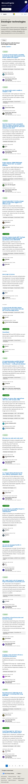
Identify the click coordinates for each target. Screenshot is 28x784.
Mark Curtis (7, 676)
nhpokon (7, 530)
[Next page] (22, 766)
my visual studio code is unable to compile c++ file (12, 91)
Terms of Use (4, 780)
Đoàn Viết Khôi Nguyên (10, 184)
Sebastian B (7, 222)
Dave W (6, 346)
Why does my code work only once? (12, 438)
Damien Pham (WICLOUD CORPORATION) (10, 113)
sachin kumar (8, 714)
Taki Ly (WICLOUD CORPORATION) (12, 388)
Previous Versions (12, 776)
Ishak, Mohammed (9, 74)
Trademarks (20, 780)
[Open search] (22, 14)
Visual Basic (5, 332)
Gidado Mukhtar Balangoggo (11, 322)
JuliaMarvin (7, 297)
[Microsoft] (14, 14)
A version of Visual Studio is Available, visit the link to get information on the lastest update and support (13, 56)
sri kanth (7, 601)
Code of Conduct (11, 780)
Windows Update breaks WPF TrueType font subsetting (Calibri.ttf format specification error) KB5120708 (13, 238)
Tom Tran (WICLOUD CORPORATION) (9, 569)
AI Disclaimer (4, 776)
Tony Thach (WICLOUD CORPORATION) (10, 462)
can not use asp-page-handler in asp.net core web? (11, 545)
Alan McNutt (8, 638)
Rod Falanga (8, 750)
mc (5, 564)
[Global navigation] (1, 14)
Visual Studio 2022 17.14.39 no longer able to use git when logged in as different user (13, 202)
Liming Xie (7, 383)
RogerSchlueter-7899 (9, 456)
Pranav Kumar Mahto (10, 107)
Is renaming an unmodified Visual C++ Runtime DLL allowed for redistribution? (13, 510)
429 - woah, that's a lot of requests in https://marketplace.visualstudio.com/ (13, 581)
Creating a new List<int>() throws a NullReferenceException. (12, 655)
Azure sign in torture (8, 274)
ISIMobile (7, 259)
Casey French (8, 492)
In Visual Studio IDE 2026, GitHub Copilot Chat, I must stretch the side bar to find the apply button (13, 309)
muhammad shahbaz (10, 428)
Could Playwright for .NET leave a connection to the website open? (12, 731)
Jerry (6, 146)
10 (19, 766)
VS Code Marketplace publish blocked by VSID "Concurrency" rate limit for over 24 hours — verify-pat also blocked (13, 362)
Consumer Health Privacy (18, 778)
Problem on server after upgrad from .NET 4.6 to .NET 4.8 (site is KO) (13, 399)
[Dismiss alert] (26, 2)
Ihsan (6, 292)
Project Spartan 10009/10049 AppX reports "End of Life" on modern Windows (12, 164)
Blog (19, 776)
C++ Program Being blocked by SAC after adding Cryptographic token (12, 473)
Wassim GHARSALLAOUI (10, 423)
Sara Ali (6, 317)
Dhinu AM (7, 264)
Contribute (3, 778)
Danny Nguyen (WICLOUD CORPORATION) (11, 79)
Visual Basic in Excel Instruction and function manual (12, 618)
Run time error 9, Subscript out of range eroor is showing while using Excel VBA (12, 694)
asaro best (7, 227)
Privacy (8, 778)
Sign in (25, 14)
